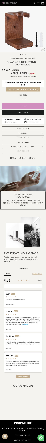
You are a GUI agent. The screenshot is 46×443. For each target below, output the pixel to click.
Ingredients (23, 137)
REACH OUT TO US (22, 440)
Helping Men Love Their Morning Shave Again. (22, 429)
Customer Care (22, 435)
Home (12, 58)
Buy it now (23, 112)
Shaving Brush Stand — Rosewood (25, 58)
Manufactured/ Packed (23, 146)
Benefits (23, 133)
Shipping (20, 76)
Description (23, 128)
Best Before (23, 151)
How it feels (23, 142)
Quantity (23, 95)
